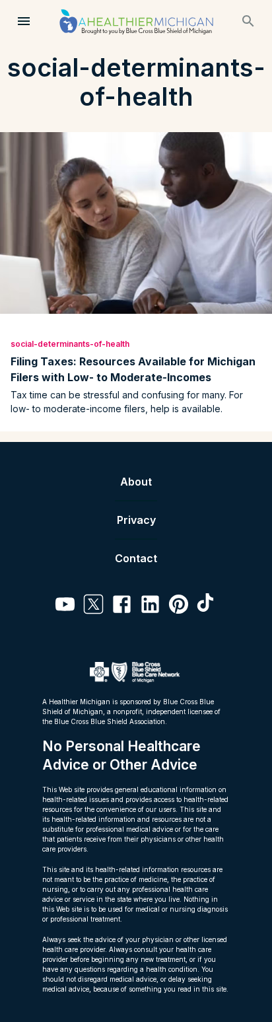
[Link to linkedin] (150, 606)
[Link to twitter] (93, 606)
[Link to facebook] (121, 606)
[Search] (248, 21)
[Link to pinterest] (178, 606)
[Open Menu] (24, 21)
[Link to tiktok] (207, 606)
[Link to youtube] (65, 606)
